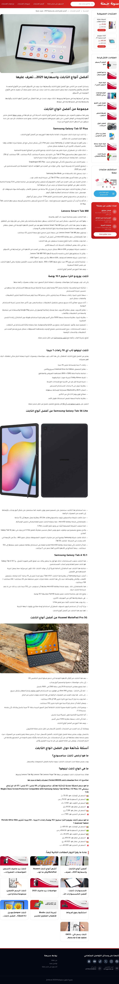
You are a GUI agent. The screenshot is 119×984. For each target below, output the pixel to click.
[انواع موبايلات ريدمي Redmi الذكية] (112, 95)
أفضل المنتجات (38, 4)
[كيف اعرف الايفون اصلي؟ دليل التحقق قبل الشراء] (112, 85)
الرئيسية (86, 11)
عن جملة (54, 960)
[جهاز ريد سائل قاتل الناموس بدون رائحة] (112, 136)
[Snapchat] (89, 961)
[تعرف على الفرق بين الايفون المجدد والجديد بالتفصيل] (112, 106)
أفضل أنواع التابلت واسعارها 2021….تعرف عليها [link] (51, 11)
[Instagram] (111, 961)
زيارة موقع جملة (105, 234)
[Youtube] (95, 961)
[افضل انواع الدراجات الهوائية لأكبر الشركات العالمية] (112, 126)
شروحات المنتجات (23, 4)
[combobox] (81, 4)
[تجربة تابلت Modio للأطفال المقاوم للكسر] (112, 157)
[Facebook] (117, 961)
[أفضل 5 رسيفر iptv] (112, 65)
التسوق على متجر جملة (55, 4)
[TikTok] (100, 961)
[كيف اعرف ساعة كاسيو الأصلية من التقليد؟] (112, 146)
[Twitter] (106, 961)
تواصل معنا (53, 964)
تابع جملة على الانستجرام (104, 194)
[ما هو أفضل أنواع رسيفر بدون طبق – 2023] (112, 75)
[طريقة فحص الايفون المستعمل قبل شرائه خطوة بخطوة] (112, 116)
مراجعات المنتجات (7, 4)
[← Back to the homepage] (109, 4)
